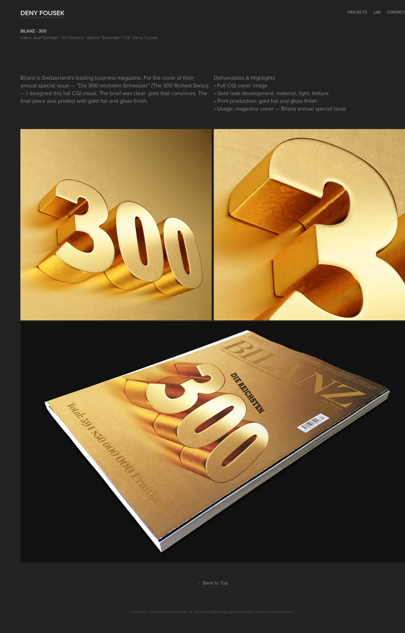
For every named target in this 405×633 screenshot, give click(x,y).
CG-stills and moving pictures (42, 17)
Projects (357, 12)
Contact (396, 12)
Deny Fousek (42, 13)
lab (377, 12)
